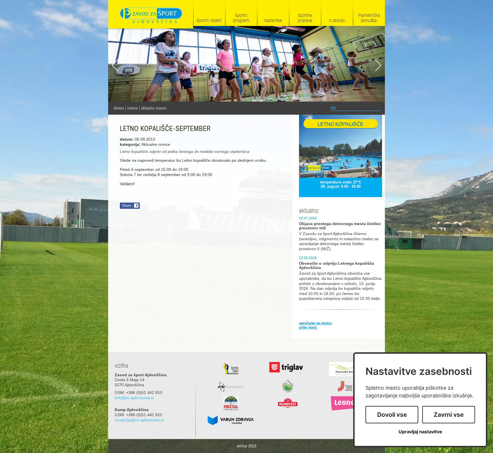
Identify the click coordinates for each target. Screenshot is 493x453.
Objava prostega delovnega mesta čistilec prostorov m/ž (340, 226)
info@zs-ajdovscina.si (134, 398)
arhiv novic (308, 327)
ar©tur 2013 (246, 446)
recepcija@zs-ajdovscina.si (139, 420)
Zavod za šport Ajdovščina (150, 14)
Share (126, 205)
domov (119, 108)
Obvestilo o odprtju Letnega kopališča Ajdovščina (336, 265)
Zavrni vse (449, 414)
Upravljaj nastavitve (420, 431)
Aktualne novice (153, 108)
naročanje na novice (315, 323)
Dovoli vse (392, 414)
